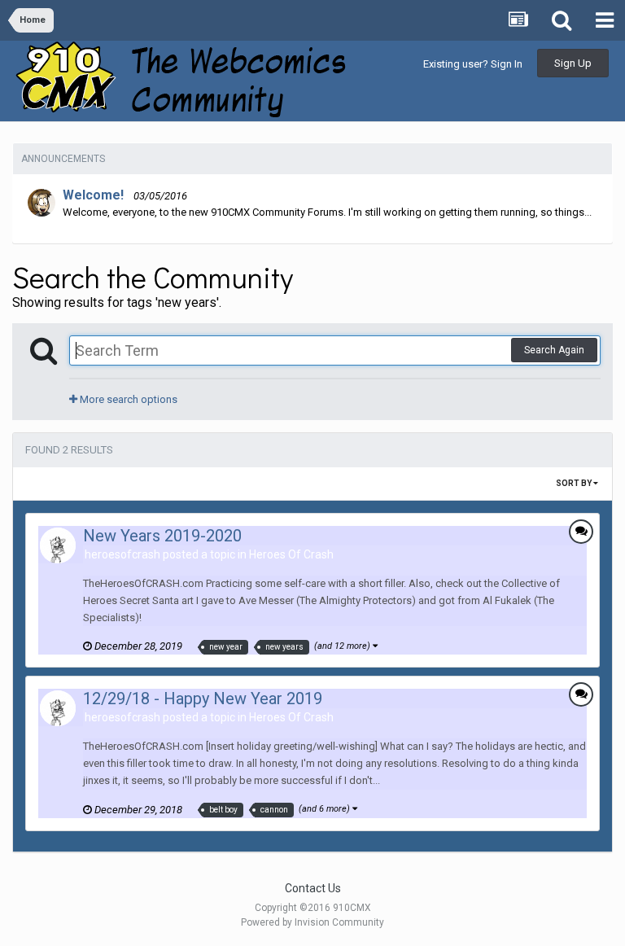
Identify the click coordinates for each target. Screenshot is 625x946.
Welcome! (93, 195)
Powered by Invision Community (312, 922)
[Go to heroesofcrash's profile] (58, 545)
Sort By (574, 483)
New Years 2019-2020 (162, 535)
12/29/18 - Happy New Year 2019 (202, 698)
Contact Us (313, 888)
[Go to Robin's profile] (41, 203)
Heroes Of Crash (291, 554)
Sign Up (573, 63)
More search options (127, 399)
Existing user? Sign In (472, 64)
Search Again (554, 350)
